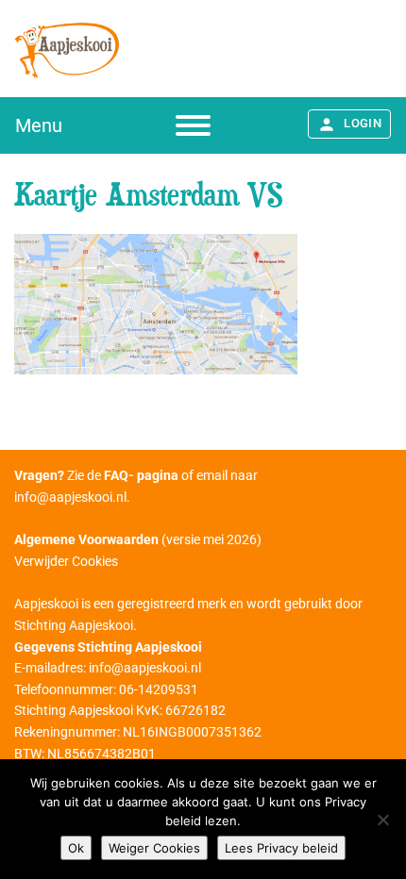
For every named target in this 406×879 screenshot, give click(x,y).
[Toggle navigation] (193, 125)
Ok (76, 847)
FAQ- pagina (141, 475)
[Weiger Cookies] (382, 819)
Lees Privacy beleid (281, 847)
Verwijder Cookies (66, 561)
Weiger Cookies (154, 847)
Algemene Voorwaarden (86, 539)
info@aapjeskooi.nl (70, 497)
